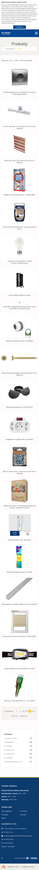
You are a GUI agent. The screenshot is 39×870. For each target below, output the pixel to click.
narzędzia (9, 758)
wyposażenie (10, 754)
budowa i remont (11, 738)
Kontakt (23, 815)
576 (27, 711)
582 (13, 716)
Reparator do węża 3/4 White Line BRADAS (19, 341)
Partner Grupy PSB (19, 858)
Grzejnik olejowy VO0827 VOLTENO (19, 295)
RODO (3, 818)
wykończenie (10, 750)
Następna (23, 716)
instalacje (9, 746)
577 (30, 711)
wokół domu (10, 742)
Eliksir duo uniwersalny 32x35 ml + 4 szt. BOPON (19, 701)
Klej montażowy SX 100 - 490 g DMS (19, 540)
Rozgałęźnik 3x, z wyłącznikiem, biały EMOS (19, 439)
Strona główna (9, 49)
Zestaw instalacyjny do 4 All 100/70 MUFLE (19, 407)
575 (23, 711)
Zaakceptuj (19, 27)
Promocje (23, 811)
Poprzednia (9, 711)
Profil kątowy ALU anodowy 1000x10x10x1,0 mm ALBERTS (19, 604)
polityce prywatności (30, 12)
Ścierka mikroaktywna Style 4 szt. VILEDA (19, 572)
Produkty (4, 815)
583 (16, 716)
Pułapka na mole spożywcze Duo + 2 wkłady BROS (19, 195)
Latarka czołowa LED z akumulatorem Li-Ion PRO (19, 668)
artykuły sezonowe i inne (14, 761)
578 (33, 711)
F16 (20, 867)
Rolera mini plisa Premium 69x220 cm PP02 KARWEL (19, 636)
